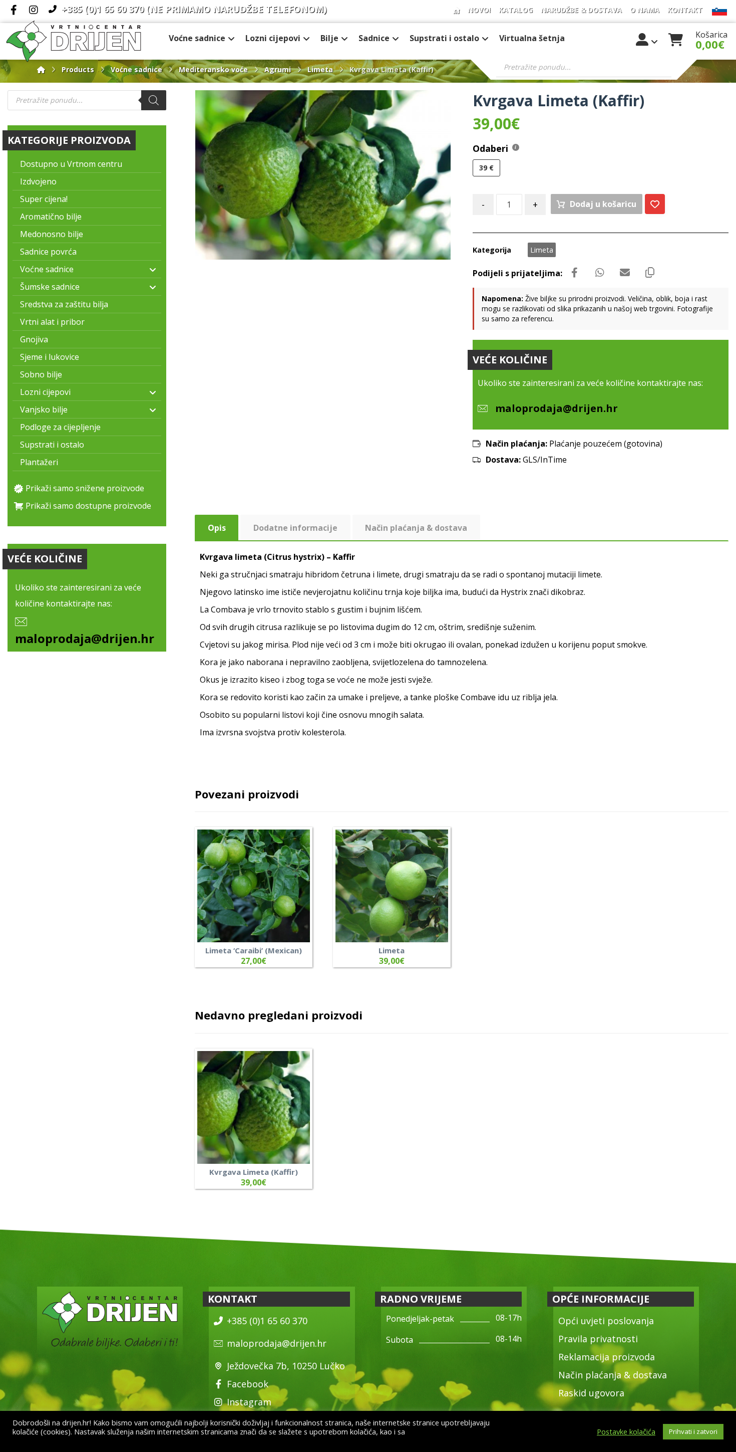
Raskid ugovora (591, 1393)
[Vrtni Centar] (73, 41)
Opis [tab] (217, 527)
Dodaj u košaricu (603, 204)
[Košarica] (675, 38)
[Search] (153, 100)
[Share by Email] (625, 273)
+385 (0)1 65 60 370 (267, 1321)
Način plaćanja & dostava (612, 1375)
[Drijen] (41, 69)
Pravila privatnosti (598, 1339)
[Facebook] (14, 10)
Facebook (247, 1384)
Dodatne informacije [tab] (295, 527)
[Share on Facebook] (575, 273)
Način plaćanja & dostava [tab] (416, 527)
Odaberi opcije (422, 928)
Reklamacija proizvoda (606, 1357)
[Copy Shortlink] (650, 273)
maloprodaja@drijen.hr (84, 638)
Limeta (541, 250)
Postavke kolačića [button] (626, 1431)
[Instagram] (34, 10)
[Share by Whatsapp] (600, 273)
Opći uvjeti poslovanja (606, 1321)
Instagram (249, 1402)
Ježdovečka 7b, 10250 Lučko (286, 1366)
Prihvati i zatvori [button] (693, 1431)
